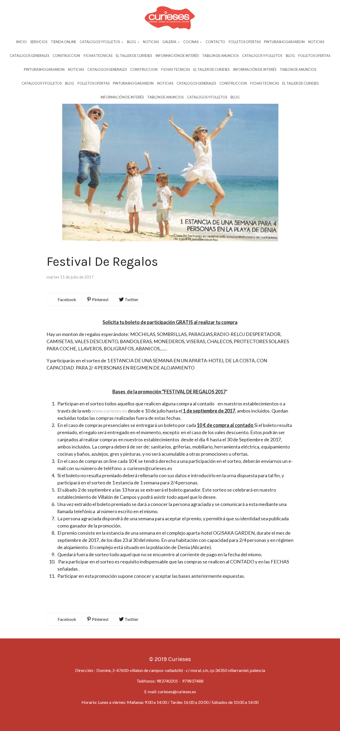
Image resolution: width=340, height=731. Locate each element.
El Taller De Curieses (134, 55)
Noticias (151, 42)
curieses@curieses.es (177, 691)
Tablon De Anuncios (220, 55)
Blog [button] (132, 42)
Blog (290, 55)
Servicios (38, 42)
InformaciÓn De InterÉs (177, 55)
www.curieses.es (109, 411)
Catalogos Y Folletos (262, 55)
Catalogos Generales (29, 55)
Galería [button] (169, 42)
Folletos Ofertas (245, 42)
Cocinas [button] (191, 42)
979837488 (192, 680)
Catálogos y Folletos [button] (100, 42)
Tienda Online (63, 42)
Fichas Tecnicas (98, 55)
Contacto (215, 42)
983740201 (167, 680)
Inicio (21, 42)
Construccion (66, 55)
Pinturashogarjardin (284, 42)
